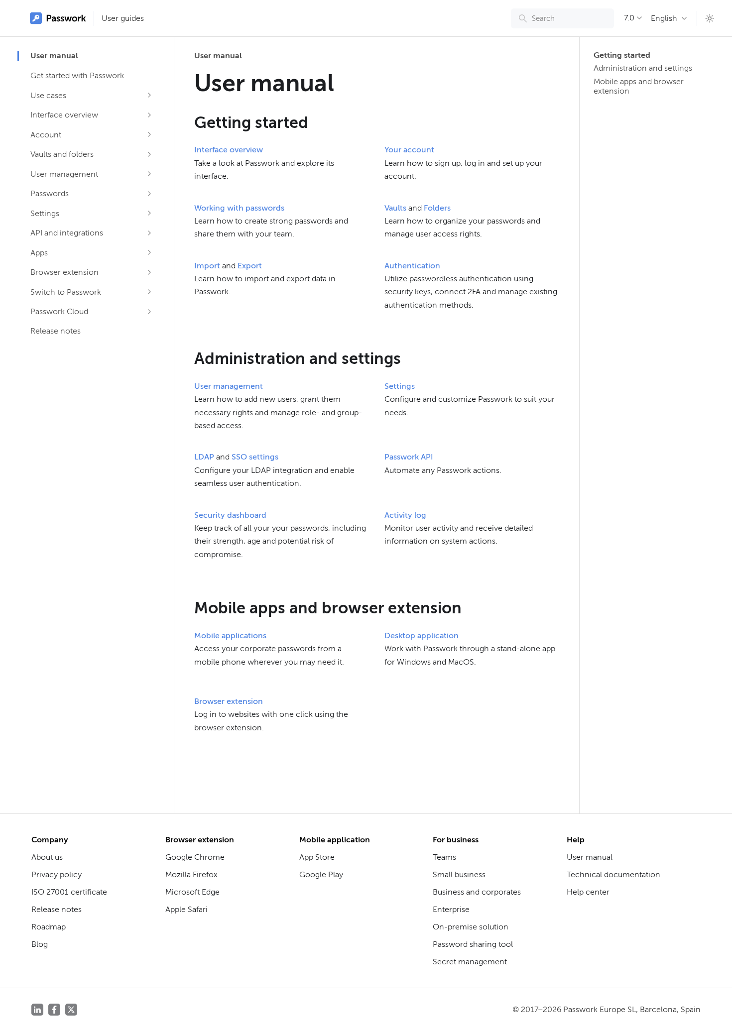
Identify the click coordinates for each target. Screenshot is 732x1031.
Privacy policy (56, 874)
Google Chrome (195, 857)
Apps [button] (39, 252)
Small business (459, 874)
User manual (54, 55)
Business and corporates (477, 892)
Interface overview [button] (64, 114)
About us (47, 857)
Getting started (622, 55)
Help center (588, 892)
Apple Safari (186, 909)
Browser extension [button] (64, 272)
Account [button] (45, 134)
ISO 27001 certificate (69, 892)
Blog (39, 944)
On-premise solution (470, 926)
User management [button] (64, 174)
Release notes (55, 331)
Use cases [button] (48, 95)
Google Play (321, 874)
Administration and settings (643, 68)
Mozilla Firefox (191, 874)
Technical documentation (613, 874)
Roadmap (48, 926)
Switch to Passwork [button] (65, 292)
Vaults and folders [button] (62, 154)
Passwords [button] (49, 193)
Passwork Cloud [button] (59, 311)
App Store (317, 857)
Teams (444, 857)
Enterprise (451, 909)
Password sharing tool (473, 944)
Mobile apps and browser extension (639, 86)
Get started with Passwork (77, 75)
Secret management (470, 961)
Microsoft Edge (192, 892)
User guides (123, 18)
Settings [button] (44, 213)
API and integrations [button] (66, 232)
